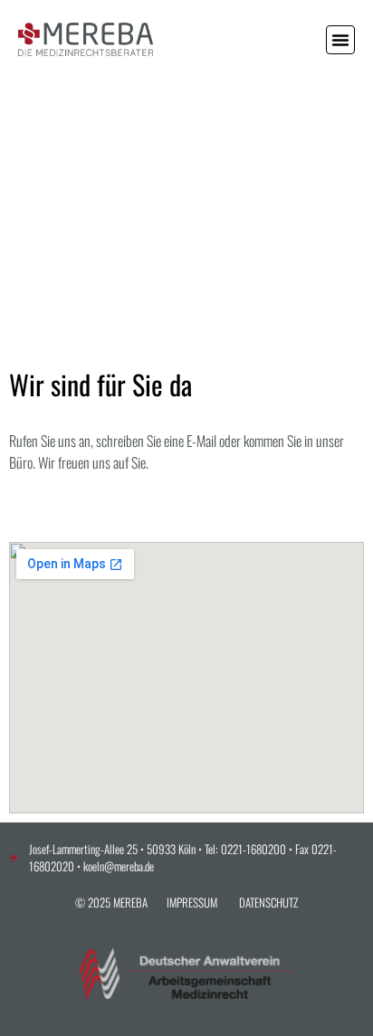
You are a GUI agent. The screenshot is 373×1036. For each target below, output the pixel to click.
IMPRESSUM (192, 902)
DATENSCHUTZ (268, 902)
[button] (340, 39)
